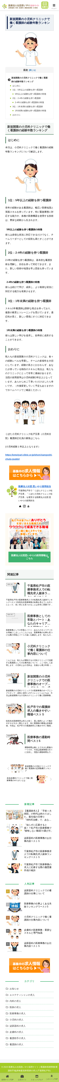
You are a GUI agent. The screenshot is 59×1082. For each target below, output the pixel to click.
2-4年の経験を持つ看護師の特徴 (29, 102)
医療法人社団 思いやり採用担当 (34, 486)
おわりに (16, 115)
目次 (25, 70)
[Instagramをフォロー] (24, 506)
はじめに (16, 86)
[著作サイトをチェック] (20, 506)
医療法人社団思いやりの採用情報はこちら (29, 557)
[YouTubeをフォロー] (28, 506)
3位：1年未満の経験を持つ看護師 (27, 107)
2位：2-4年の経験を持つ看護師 (26, 98)
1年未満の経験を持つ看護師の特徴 (30, 111)
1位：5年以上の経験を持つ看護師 (27, 90)
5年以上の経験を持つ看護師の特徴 (30, 94)
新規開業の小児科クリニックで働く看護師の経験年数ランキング (29, 80)
